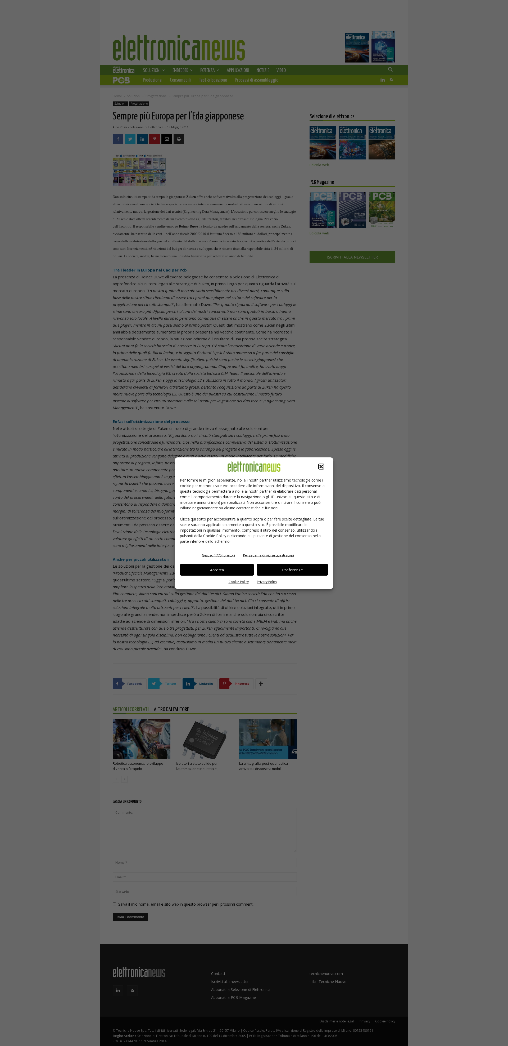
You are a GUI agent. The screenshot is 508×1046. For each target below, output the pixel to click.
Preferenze (292, 569)
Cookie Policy (239, 581)
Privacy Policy (267, 581)
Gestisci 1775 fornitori (218, 555)
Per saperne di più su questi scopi (268, 555)
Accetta (217, 569)
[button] (321, 466)
